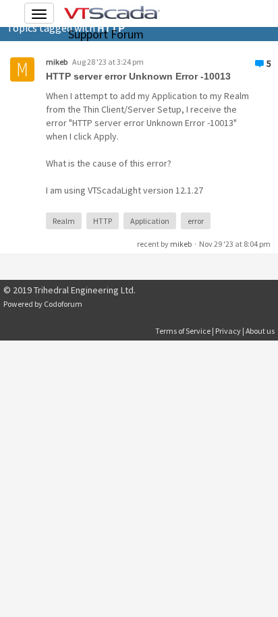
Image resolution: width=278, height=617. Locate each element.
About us (260, 331)
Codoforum (63, 304)
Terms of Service (183, 331)
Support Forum (106, 34)
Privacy (228, 331)
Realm (64, 221)
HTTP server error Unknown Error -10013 (138, 76)
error (196, 221)
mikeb (56, 62)
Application (149, 221)
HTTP (102, 221)
